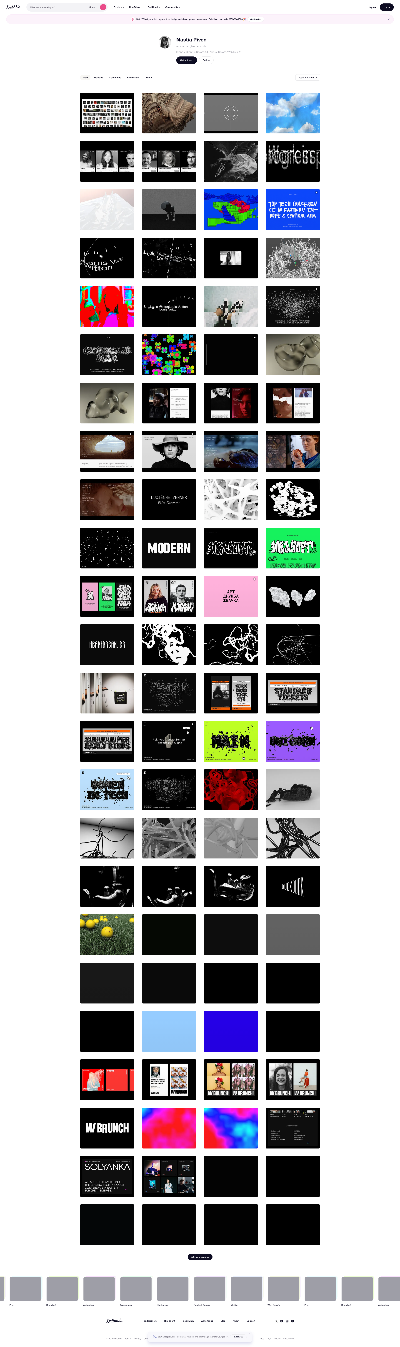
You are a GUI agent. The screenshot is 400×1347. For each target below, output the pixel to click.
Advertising (207, 1320)
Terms (128, 1338)
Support (251, 1320)
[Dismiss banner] (249, 1333)
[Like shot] (128, 127)
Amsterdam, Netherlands (191, 46)
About (236, 1320)
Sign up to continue (200, 1257)
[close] (388, 19)
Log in (387, 7)
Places (277, 1338)
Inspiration (188, 1320)
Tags (269, 1338)
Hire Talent (134, 7)
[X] (276, 1320)
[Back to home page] (13, 7)
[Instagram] (287, 1320)
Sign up (373, 7)
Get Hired (153, 7)
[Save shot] (122, 127)
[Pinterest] (292, 1320)
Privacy (137, 1338)
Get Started (255, 19)
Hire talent (169, 1320)
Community (171, 7)
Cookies (148, 1338)
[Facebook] (281, 1320)
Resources (288, 1338)
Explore (118, 7)
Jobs (262, 1338)
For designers (149, 1320)
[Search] (103, 7)
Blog (223, 1320)
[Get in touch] (116, 127)
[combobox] (57, 7)
